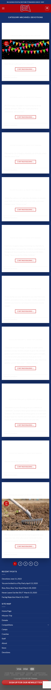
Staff (4, 638)
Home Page (6, 611)
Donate (5, 620)
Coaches (5, 634)
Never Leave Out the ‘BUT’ (26, 138)
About (4, 643)
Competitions (7, 625)
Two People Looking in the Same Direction (26, 391)
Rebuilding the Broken (25, 333)
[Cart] (47, 8)
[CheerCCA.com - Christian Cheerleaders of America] (25, 8)
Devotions (25, 26)
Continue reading (25, 69)
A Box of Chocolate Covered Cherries (25, 446)
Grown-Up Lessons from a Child (25, 231)
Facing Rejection (25, 183)
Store (4, 648)
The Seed (25, 488)
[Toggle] (48, 624)
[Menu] (3, 8)
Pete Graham (36, 35)
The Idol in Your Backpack (25, 282)
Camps (4, 629)
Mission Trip (7, 615)
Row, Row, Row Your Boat (25, 90)
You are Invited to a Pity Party (25, 29)
